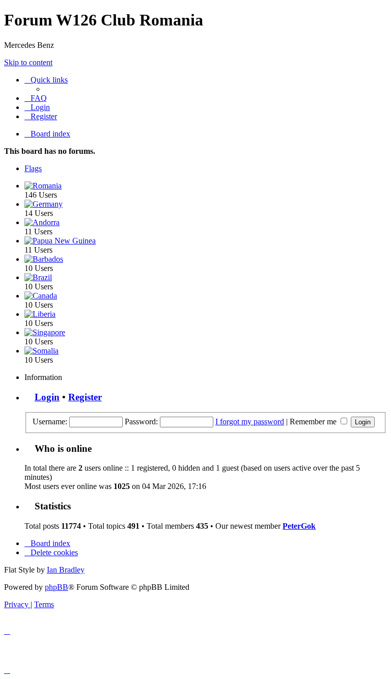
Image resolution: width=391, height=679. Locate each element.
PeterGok (299, 526)
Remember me (314, 421)
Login (47, 397)
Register (85, 397)
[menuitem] (35, 98)
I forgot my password (249, 421)
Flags (33, 168)
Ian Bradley (66, 569)
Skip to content (28, 62)
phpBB (56, 587)
